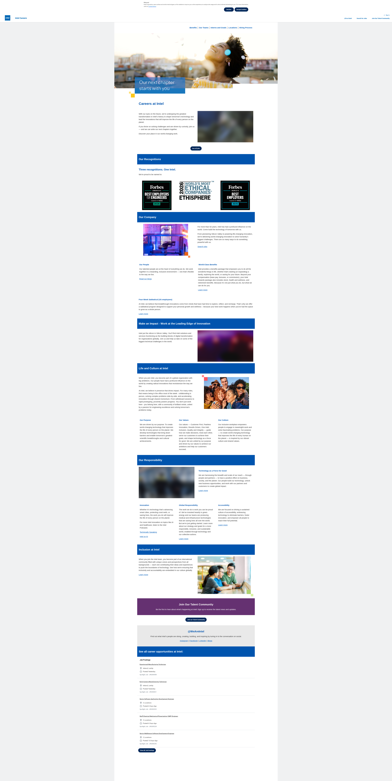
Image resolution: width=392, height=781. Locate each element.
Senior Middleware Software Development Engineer (157, 733)
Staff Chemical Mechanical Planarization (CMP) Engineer (159, 716)
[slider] (233, 140)
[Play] (200, 140)
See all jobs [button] (196, 148)
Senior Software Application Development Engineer (157, 699)
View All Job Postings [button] (147, 750)
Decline (228, 9)
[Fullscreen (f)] (249, 140)
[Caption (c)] (241, 140)
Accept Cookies (241, 9)
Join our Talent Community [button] (196, 619)
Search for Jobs (362, 18)
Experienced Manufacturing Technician (153, 664)
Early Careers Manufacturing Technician (153, 682)
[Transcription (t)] (237, 140)
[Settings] (245, 140)
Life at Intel (348, 18)
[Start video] (225, 126)
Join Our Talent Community (381, 18)
